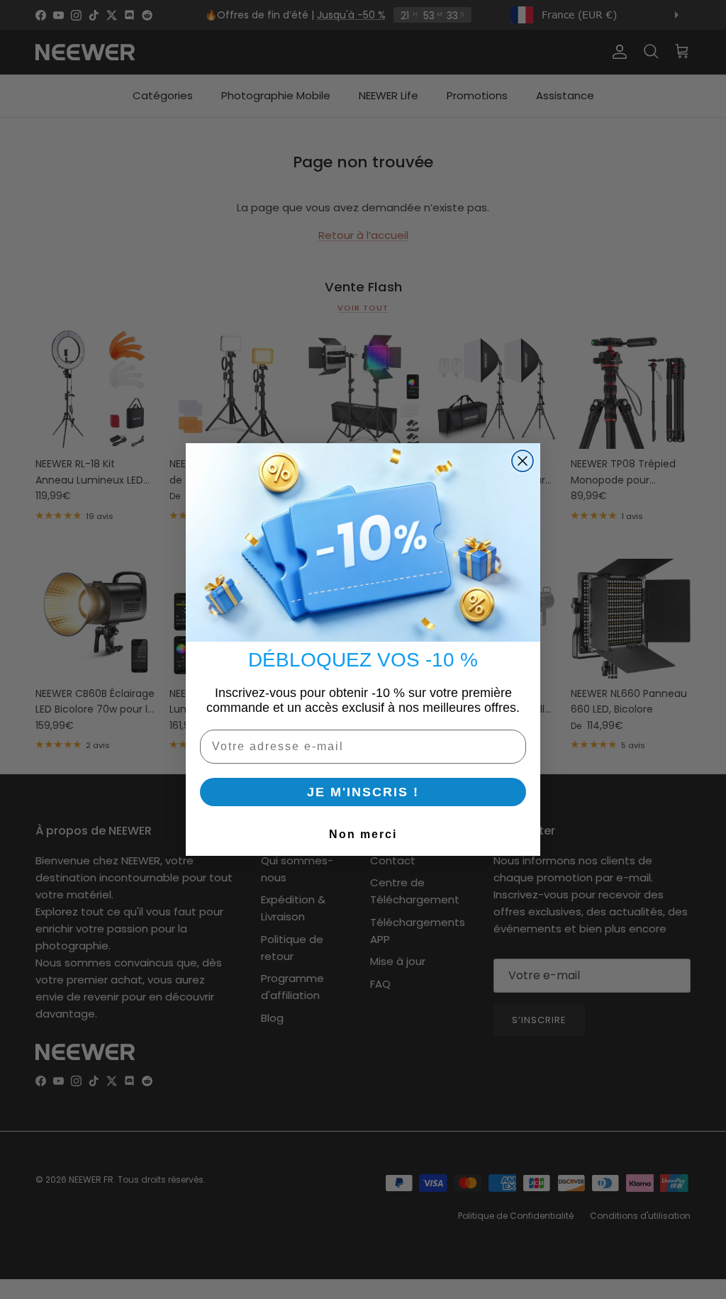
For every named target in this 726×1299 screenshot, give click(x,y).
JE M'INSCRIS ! (363, 792)
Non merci (363, 834)
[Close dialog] (522, 461)
